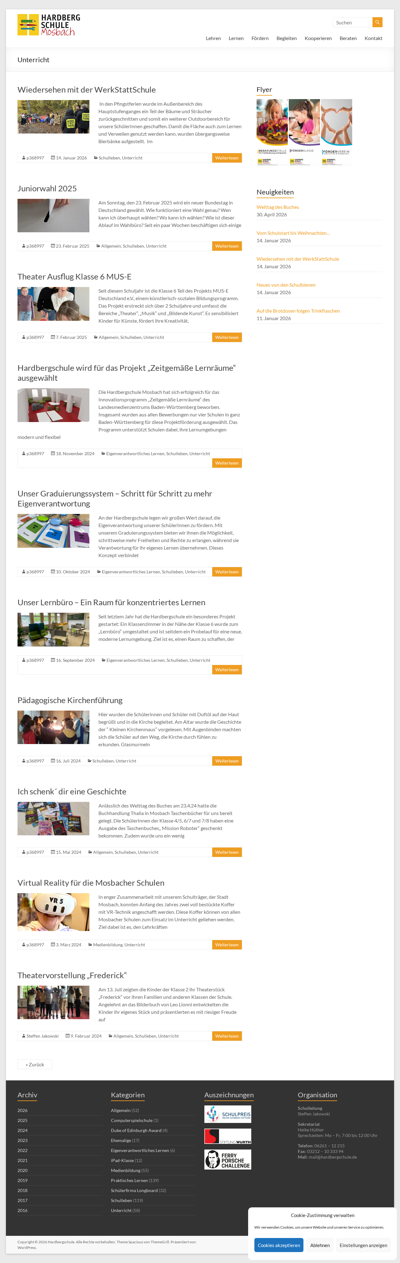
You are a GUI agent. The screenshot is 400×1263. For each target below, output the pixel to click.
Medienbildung (107, 944)
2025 (23, 1120)
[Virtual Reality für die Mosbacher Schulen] (53, 896)
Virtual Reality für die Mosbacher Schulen (91, 883)
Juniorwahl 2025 (47, 188)
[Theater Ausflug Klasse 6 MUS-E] (53, 290)
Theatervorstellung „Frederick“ (72, 975)
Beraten (348, 38)
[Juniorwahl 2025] (53, 202)
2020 (23, 1170)
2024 (23, 1130)
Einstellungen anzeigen (363, 1245)
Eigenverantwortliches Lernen (135, 453)
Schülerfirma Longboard (134, 1190)
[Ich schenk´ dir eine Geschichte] (53, 805)
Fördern (260, 38)
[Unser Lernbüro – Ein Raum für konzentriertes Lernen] (53, 616)
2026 (23, 1110)
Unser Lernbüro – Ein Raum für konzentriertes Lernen (111, 602)
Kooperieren (318, 38)
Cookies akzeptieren (279, 1245)
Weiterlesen (227, 157)
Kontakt (373, 38)
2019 (23, 1180)
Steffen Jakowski (43, 1036)
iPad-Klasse (122, 1160)
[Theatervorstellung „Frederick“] (53, 989)
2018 (23, 1190)
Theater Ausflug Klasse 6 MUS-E (75, 276)
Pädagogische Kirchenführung (70, 700)
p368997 (35, 157)
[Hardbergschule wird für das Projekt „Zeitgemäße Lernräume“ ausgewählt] (53, 391)
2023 (23, 1140)
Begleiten (287, 38)
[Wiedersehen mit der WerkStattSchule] (53, 103)
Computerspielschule (131, 1120)
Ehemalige (121, 1140)
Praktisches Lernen (129, 1180)
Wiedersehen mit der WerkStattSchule (88, 89)
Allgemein (111, 246)
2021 (23, 1160)
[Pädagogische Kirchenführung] (53, 714)
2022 (23, 1150)
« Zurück (35, 1064)
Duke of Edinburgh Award (136, 1130)
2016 (23, 1210)
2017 (23, 1200)
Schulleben (109, 157)
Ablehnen (320, 1245)
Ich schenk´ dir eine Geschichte (72, 791)
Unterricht (132, 157)
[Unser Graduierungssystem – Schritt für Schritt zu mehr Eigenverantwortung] (53, 517)
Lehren (213, 38)
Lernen (236, 38)
